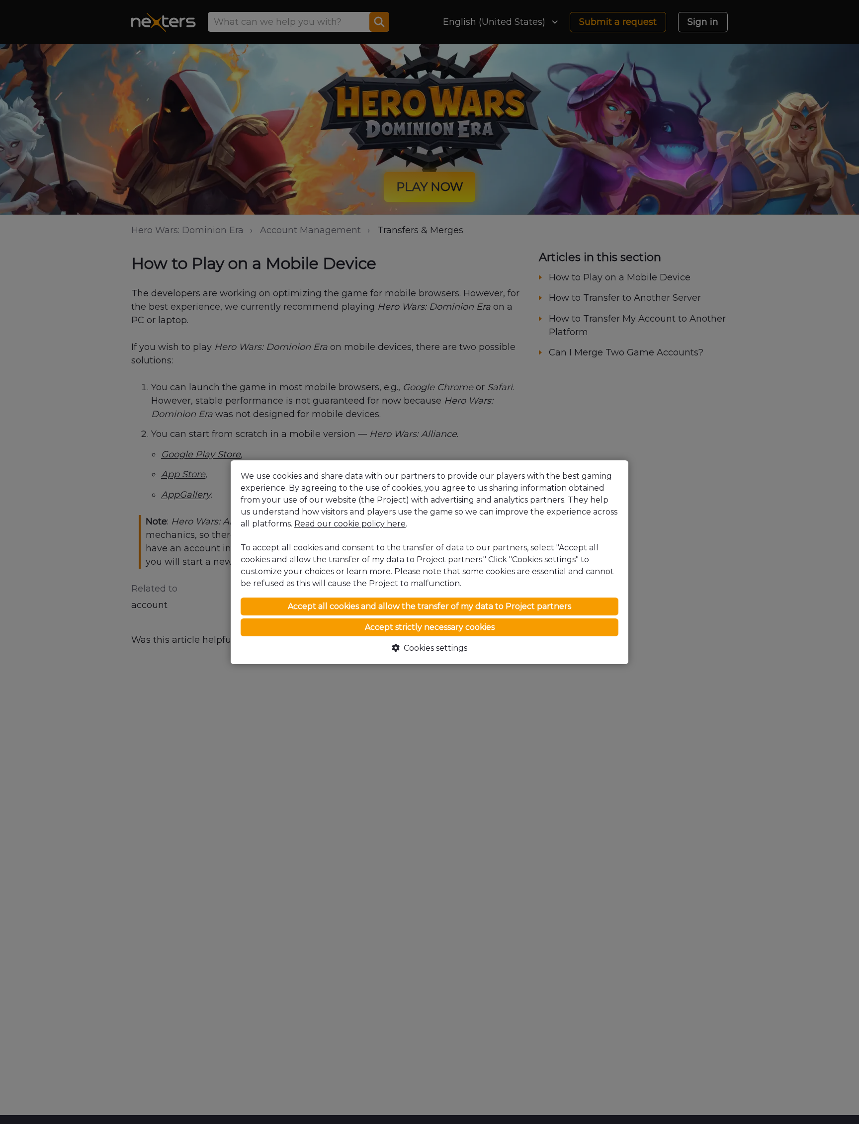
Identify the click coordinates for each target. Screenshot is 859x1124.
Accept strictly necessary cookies (430, 627)
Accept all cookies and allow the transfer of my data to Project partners (429, 606)
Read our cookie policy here (350, 523)
